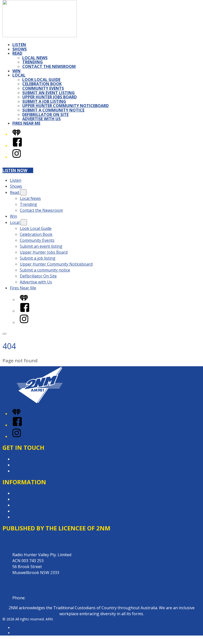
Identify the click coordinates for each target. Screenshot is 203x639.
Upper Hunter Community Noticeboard (65, 105)
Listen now (14, 170)
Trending (32, 62)
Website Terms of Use (33, 511)
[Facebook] (17, 145)
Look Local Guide (41, 79)
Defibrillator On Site (45, 114)
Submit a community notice (53, 110)
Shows (19, 49)
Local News (35, 58)
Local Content (25, 517)
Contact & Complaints (32, 459)
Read (17, 53)
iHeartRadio (21, 633)
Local (18, 75)
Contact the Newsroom (49, 66)
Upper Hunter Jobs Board (49, 97)
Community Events (43, 88)
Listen (19, 44)
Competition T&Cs (29, 499)
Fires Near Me (26, 123)
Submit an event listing (48, 92)
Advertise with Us (41, 119)
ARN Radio (21, 627)
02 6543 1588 (38, 598)
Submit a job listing (44, 101)
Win (16, 71)
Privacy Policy (24, 493)
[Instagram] (16, 157)
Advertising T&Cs (28, 505)
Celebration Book (42, 84)
